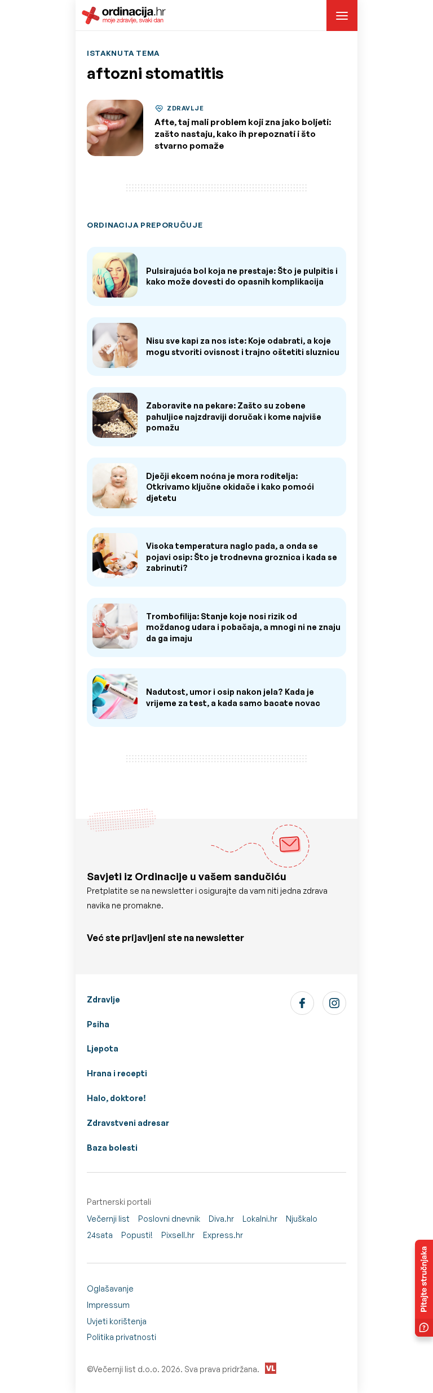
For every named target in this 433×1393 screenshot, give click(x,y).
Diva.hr (221, 1218)
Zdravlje (103, 999)
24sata (100, 1235)
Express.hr (223, 1235)
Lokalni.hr (259, 1218)
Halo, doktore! (116, 1098)
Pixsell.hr (178, 1235)
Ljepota (102, 1048)
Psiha (98, 1024)
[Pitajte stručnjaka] (424, 1288)
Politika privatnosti (121, 1337)
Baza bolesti (112, 1147)
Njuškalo (301, 1218)
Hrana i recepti (117, 1073)
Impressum (108, 1305)
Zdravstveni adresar (128, 1123)
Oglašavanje (110, 1288)
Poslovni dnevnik (169, 1218)
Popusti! (137, 1235)
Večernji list (108, 1218)
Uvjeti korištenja (117, 1321)
